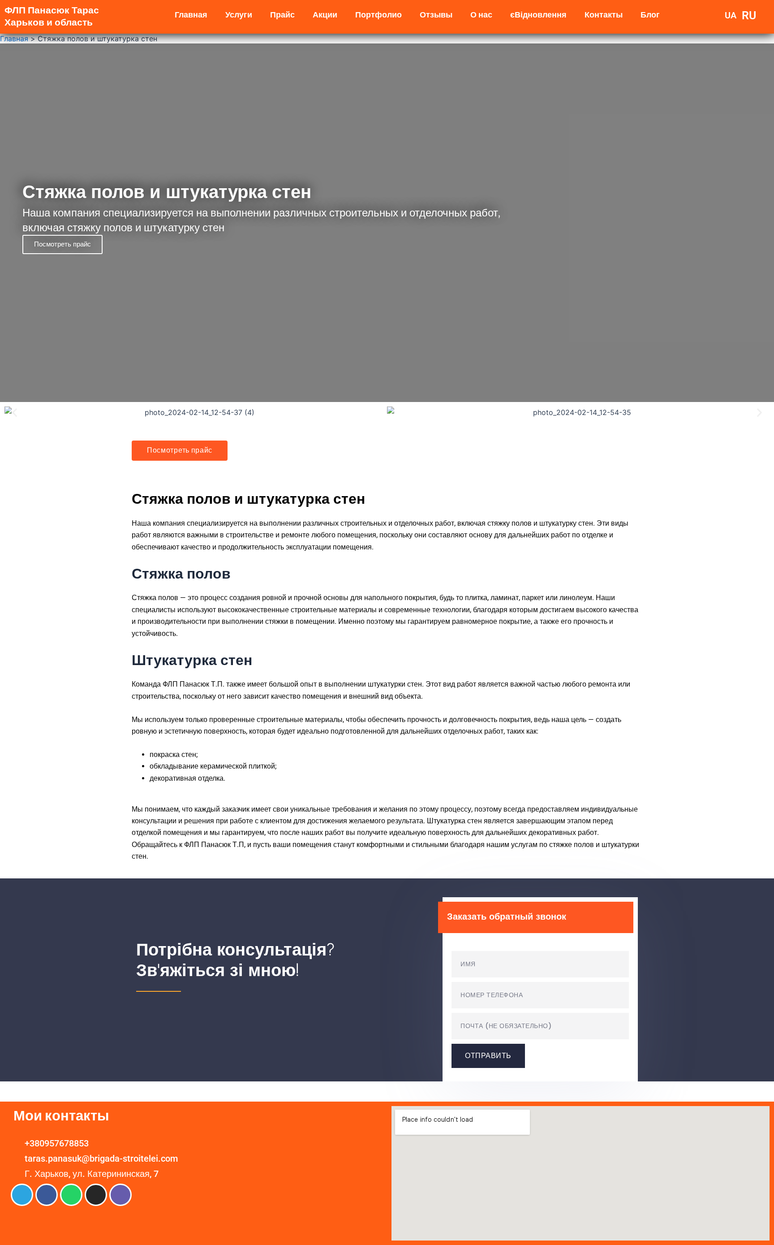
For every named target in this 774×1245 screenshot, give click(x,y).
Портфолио (378, 14)
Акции (325, 14)
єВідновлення (538, 14)
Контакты (604, 14)
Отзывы (436, 14)
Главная (191, 14)
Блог (650, 14)
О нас (481, 14)
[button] (14, 412)
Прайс (282, 14)
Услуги (238, 14)
